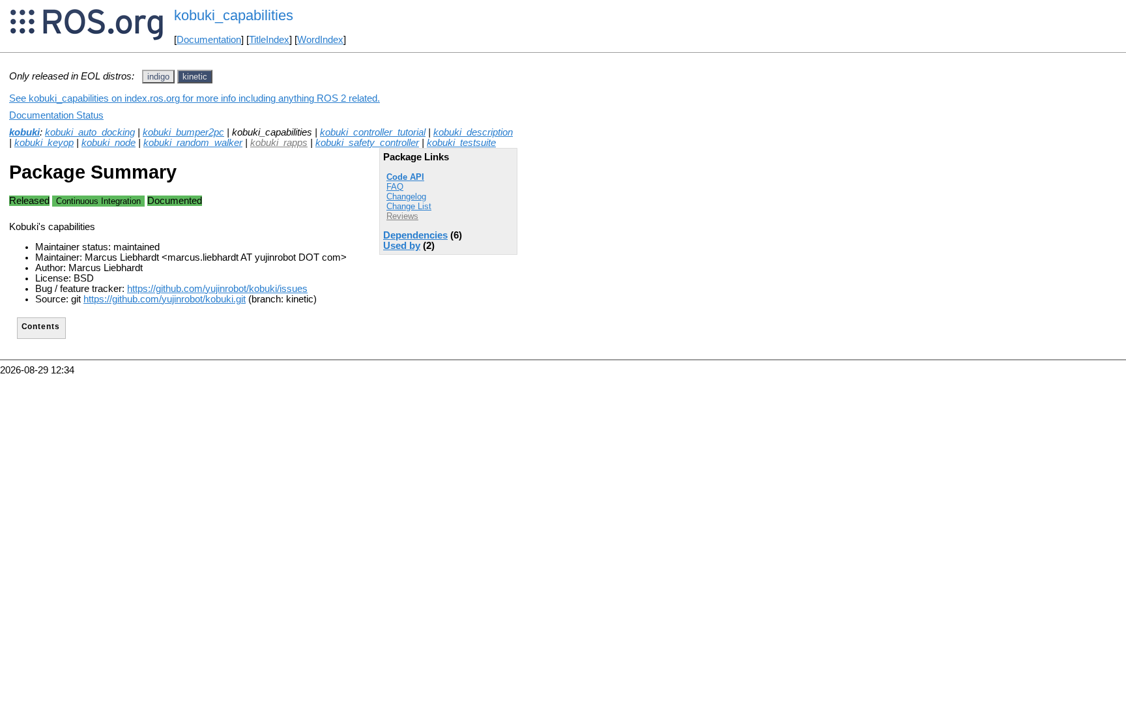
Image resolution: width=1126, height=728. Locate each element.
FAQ (394, 187)
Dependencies (415, 235)
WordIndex (320, 40)
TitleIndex (269, 40)
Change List (408, 206)
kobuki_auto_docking (90, 132)
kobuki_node (108, 143)
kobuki (24, 132)
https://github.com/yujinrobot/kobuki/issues (217, 289)
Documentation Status (56, 115)
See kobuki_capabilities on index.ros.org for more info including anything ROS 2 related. (194, 98)
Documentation (209, 40)
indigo (158, 76)
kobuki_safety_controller (367, 143)
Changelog (406, 196)
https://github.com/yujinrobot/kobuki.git (164, 299)
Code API (405, 177)
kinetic (194, 76)
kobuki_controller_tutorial (373, 132)
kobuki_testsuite (461, 143)
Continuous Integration (98, 201)
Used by (401, 245)
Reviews (402, 216)
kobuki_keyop (44, 143)
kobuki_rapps (279, 143)
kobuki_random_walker (192, 143)
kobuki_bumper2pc (183, 132)
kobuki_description (473, 132)
